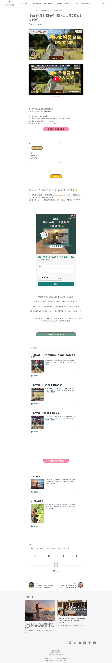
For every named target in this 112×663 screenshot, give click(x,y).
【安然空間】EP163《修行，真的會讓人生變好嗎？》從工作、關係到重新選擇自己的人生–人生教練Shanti (39, 626)
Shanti (32, 548)
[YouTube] (84, 642)
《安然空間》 (40, 24)
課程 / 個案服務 (48, 4)
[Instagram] (70, 642)
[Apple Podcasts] (89, 642)
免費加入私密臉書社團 (56, 461)
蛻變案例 (59, 4)
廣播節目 (67, 4)
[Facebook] (35, 556)
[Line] (75, 642)
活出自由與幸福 (56, 96)
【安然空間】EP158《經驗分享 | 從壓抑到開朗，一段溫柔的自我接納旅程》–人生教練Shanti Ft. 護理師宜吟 (71, 621)
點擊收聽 (56, 176)
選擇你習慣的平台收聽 (56, 129)
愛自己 (73, 625)
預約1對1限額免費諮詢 (56, 334)
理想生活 (44, 630)
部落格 (76, 4)
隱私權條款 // (56, 660)
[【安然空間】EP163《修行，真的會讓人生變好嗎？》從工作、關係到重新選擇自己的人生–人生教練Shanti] (40, 610)
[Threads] (94, 642)
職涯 (48, 630)
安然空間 (40, 548)
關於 (26, 4)
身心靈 (66, 548)
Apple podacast (57, 195)
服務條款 (48, 660)
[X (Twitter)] (49, 556)
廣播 (47, 548)
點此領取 (56, 284)
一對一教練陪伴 (37, 4)
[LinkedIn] (63, 556)
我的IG (63, 200)
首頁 (22, 4)
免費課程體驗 (85, 4)
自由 (60, 548)
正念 (40, 630)
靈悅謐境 (10, 5)
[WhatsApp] (76, 556)
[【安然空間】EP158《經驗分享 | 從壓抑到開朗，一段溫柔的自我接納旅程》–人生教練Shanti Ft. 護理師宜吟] (72, 608)
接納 (53, 548)
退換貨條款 (63, 660)
